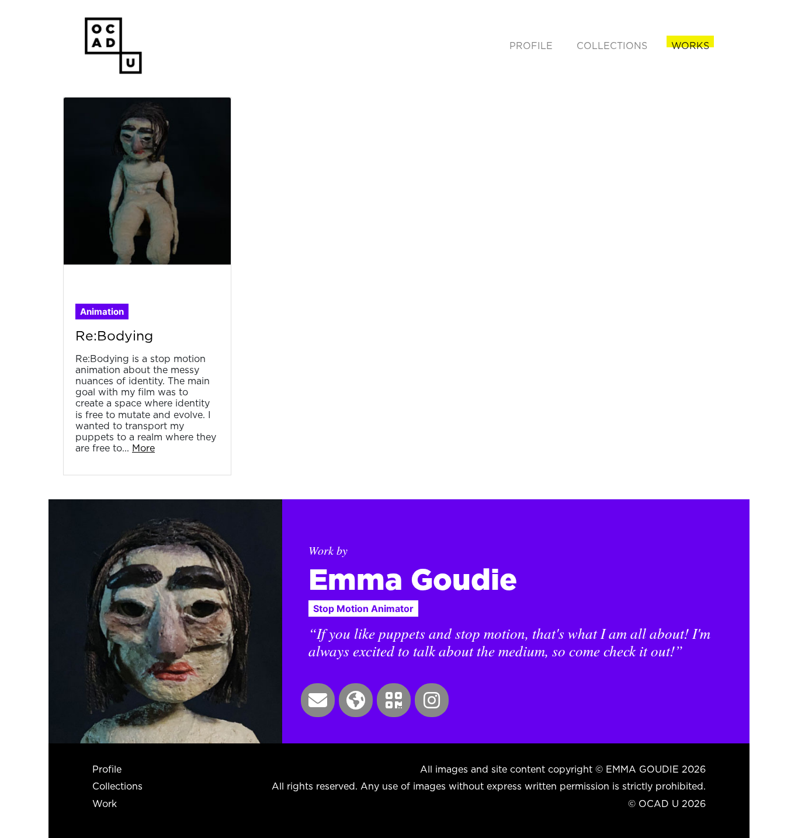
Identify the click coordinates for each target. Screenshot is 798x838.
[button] (318, 700)
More (143, 447)
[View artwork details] (147, 180)
